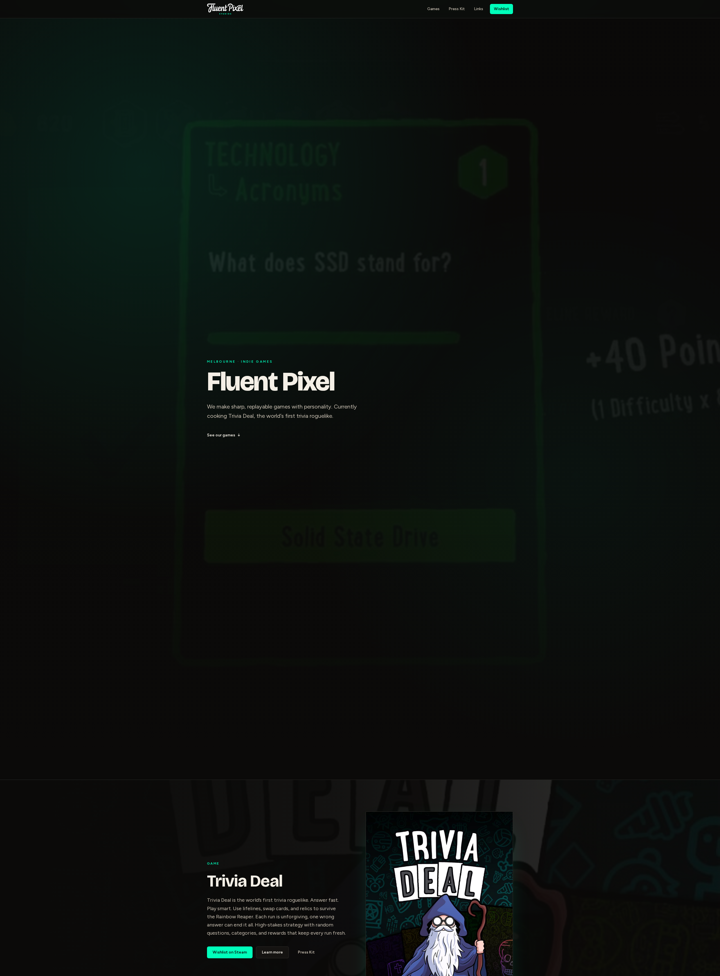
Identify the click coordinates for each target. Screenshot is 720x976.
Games (433, 8)
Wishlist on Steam (230, 952)
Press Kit (457, 8)
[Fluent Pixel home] (225, 9)
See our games (223, 435)
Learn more (272, 952)
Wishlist (501, 8)
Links (478, 8)
